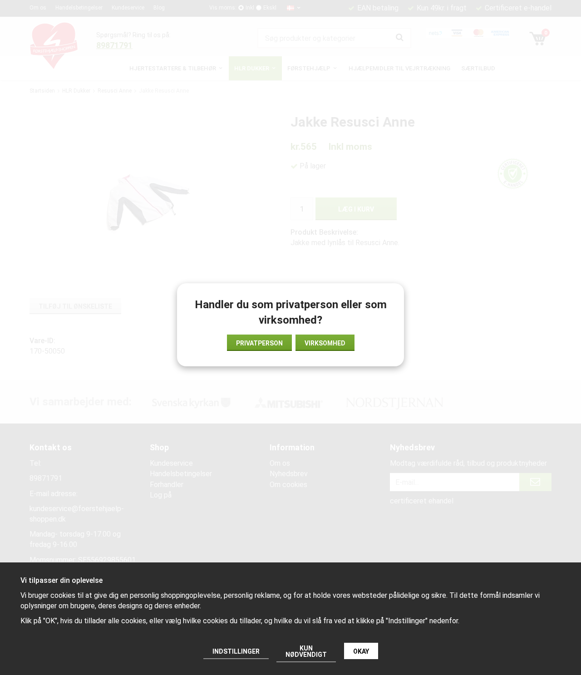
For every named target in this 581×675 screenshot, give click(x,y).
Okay (361, 651)
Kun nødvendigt (306, 651)
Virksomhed (325, 343)
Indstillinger (236, 651)
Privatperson (259, 343)
